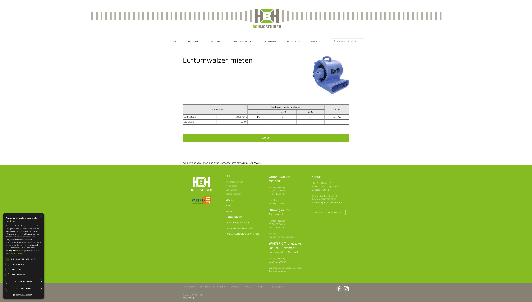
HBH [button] (175, 41)
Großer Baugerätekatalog (238, 222)
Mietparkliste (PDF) (235, 217)
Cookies (235, 287)
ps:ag (191, 298)
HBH (228, 176)
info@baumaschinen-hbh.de (331, 202)
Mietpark (215, 41)
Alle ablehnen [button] (23, 288)
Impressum (188, 287)
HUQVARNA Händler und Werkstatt (242, 234)
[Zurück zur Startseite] (266, 18)
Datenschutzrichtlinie (14, 253)
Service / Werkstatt (242, 41)
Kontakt (315, 41)
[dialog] (23, 256)
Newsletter (278, 287)
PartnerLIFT (293, 41)
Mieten (229, 205)
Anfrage (266, 138)
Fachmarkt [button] (194, 41)
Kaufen (229, 211)
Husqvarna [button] (270, 41)
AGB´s (248, 287)
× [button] (41, 216)
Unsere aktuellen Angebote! (239, 228)
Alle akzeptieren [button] (23, 281)
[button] (348, 296)
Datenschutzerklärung (212, 287)
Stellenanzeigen (233, 194)
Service (229, 200)
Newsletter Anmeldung (330, 212)
